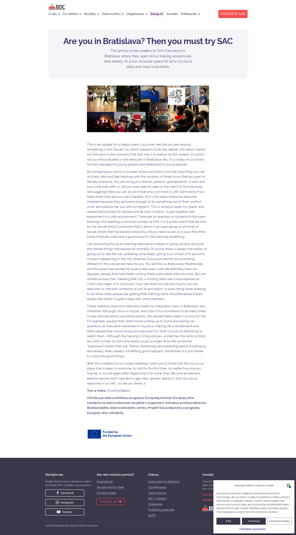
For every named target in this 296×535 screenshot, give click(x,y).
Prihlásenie (189, 14)
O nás (52, 14)
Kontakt (172, 14)
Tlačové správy (157, 492)
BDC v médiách (157, 498)
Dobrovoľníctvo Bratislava (163, 481)
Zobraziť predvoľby (279, 521)
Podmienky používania (252, 528)
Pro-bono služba (106, 492)
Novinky (90, 14)
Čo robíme (70, 14)
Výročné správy (157, 487)
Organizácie (135, 14)
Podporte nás (105, 481)
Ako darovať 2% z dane (110, 487)
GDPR (151, 515)
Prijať (228, 521)
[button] (288, 485)
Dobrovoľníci (111, 14)
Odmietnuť (254, 521)
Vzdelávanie (155, 504)
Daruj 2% (157, 14)
